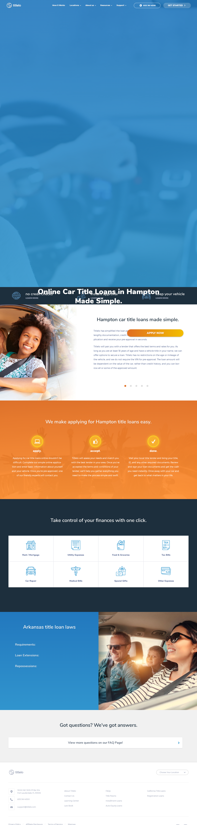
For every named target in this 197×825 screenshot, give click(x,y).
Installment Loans (114, 801)
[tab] (125, 386)
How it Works (58, 5)
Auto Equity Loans (114, 806)
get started (175, 5)
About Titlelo (70, 791)
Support (121, 5)
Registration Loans (155, 796)
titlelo (16, 5)
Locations (74, 5)
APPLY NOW (155, 333)
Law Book (68, 806)
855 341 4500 (149, 5)
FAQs (108, 791)
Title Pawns (111, 796)
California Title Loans (156, 791)
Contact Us (69, 796)
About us (89, 5)
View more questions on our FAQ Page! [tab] (95, 743)
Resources (105, 5)
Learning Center (71, 801)
